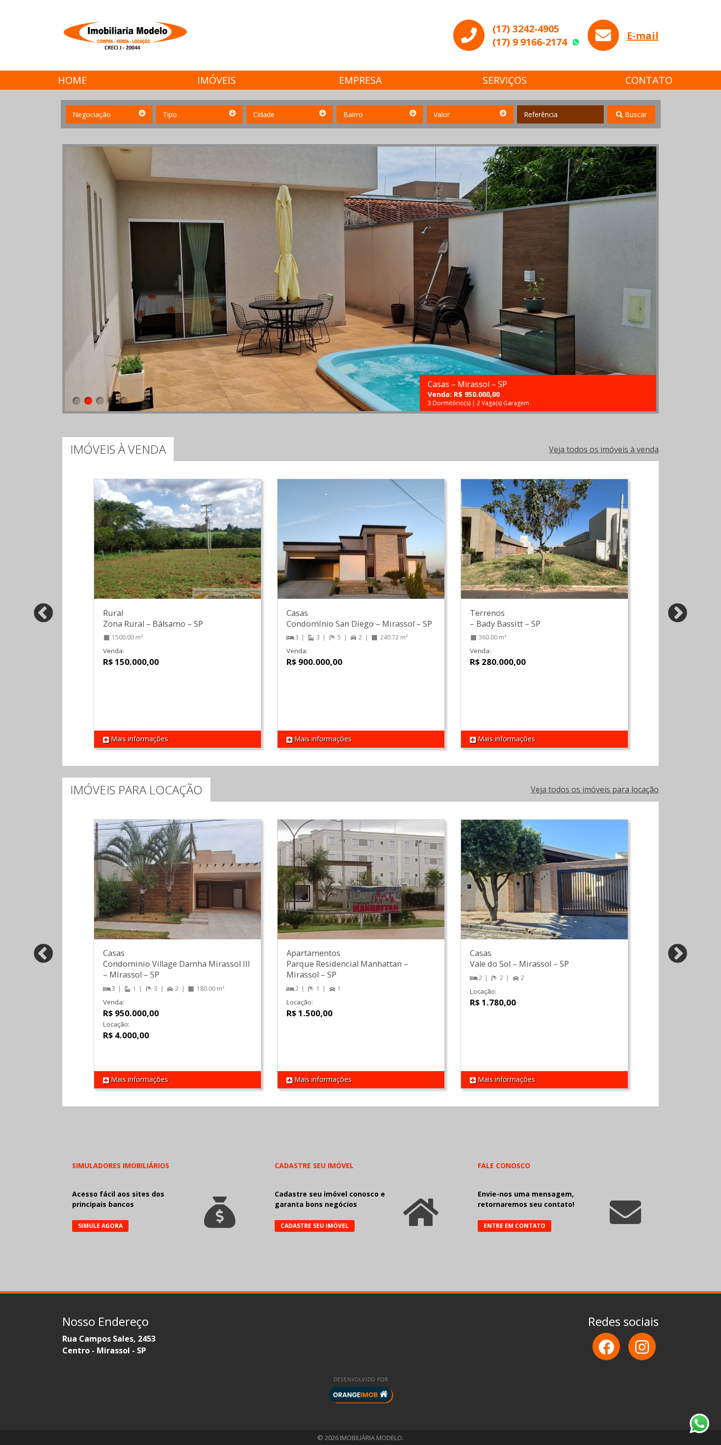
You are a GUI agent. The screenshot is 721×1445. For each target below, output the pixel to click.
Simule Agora (100, 1226)
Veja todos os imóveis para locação (595, 789)
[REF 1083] (361, 548)
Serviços (505, 80)
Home (72, 80)
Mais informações (138, 738)
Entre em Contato (514, 1226)
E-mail (643, 35)
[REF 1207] (177, 889)
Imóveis (216, 80)
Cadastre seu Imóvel (315, 1226)
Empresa (360, 80)
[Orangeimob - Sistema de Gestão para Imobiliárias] (360, 1394)
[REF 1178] (544, 548)
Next (678, 614)
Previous (43, 614)
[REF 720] (177, 548)
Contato (648, 80)
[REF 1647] (361, 889)
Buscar (635, 114)
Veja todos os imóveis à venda (604, 449)
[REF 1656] (544, 889)
